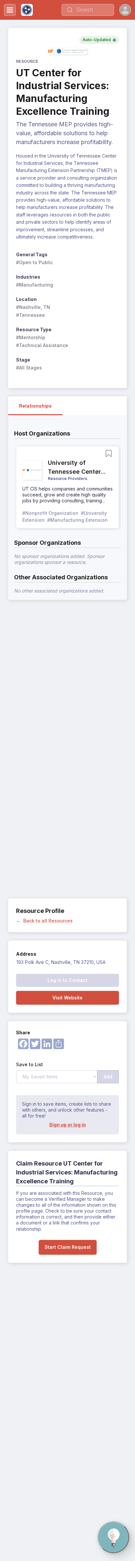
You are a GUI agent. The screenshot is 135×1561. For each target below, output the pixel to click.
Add (108, 1076)
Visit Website (67, 997)
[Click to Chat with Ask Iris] (113, 1537)
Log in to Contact (67, 980)
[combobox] (88, 10)
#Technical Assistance (42, 345)
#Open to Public (34, 262)
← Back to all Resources (44, 920)
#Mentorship (30, 337)
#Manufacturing (34, 285)
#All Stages (29, 367)
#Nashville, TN (33, 307)
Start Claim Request (68, 1247)
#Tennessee (30, 315)
